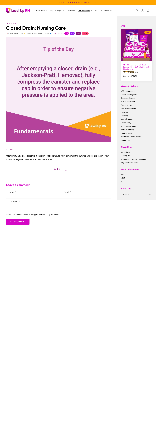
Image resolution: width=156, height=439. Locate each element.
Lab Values (125, 112)
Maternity (124, 116)
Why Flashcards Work (129, 163)
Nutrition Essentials (128, 126)
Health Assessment (128, 108)
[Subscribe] (149, 194)
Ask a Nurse (125, 152)
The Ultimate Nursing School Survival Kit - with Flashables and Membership (136, 67)
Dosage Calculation (128, 98)
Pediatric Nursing (127, 130)
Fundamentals (126, 105)
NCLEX (123, 178)
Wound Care (125, 140)
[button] (41, 10)
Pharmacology (126, 133)
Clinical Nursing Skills (129, 94)
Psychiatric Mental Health (131, 137)
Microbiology (126, 123)
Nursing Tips (126, 155)
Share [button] (11, 149)
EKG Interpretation (128, 101)
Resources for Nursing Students (133, 159)
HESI (122, 174)
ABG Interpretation (128, 91)
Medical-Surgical (127, 119)
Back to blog (60, 169)
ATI (122, 181)
